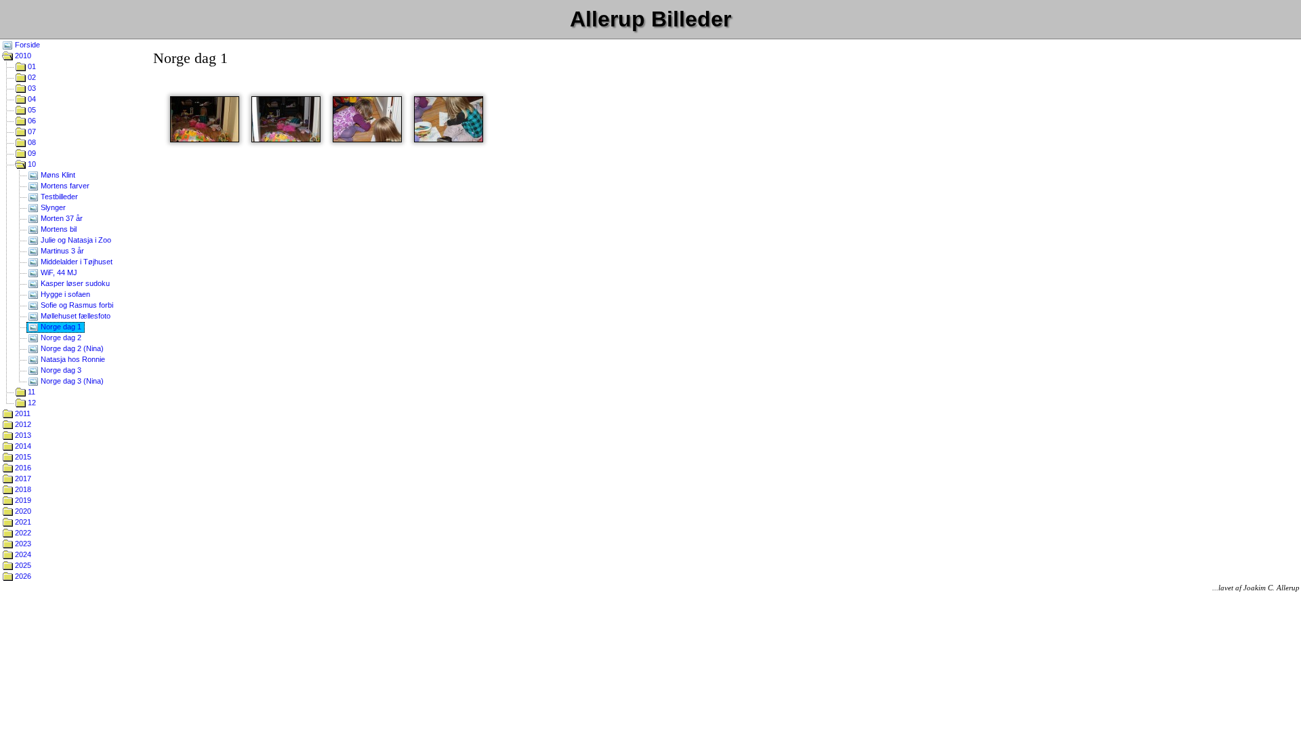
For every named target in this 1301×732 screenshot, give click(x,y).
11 (30, 392)
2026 (22, 576)
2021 (22, 522)
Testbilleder (58, 196)
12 (31, 403)
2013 (22, 435)
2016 (22, 468)
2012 (22, 424)
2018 (22, 489)
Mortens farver (64, 186)
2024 (22, 554)
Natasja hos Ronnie (72, 359)
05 (31, 110)
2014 (22, 446)
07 (31, 131)
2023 (22, 544)
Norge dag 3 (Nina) (71, 381)
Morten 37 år (61, 218)
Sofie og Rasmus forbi (76, 305)
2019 (22, 500)
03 (31, 88)
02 (31, 77)
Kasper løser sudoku (74, 283)
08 (31, 142)
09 (31, 153)
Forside (26, 45)
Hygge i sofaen (64, 294)
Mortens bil (58, 229)
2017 (22, 478)
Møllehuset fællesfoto (74, 316)
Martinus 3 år (61, 251)
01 (31, 66)
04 (31, 99)
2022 (22, 533)
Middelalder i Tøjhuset (75, 262)
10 (31, 164)
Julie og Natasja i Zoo (75, 240)
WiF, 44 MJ (58, 272)
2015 (22, 457)
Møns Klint (57, 175)
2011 (21, 413)
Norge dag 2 (60, 337)
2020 (22, 511)
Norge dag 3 (60, 370)
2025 (22, 565)
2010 (22, 56)
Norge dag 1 (60, 327)
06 (31, 121)
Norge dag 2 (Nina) (71, 348)
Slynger (52, 207)
